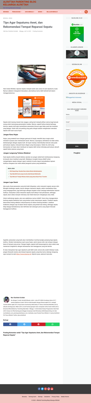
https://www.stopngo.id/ (24, 254)
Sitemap (40, 396)
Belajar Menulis (52, 11)
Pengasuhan (16, 11)
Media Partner (65, 396)
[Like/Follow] (39, 390)
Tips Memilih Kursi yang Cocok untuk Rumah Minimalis (25, 174)
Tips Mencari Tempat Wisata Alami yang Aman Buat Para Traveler (28, 176)
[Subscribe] (51, 390)
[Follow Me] (42, 390)
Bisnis (40, 11)
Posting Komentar (38, 31)
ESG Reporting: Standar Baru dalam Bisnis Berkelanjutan (26, 171)
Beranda (6, 11)
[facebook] (10, 324)
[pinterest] (38, 324)
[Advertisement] (31, 46)
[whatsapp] (53, 324)
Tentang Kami (32, 396)
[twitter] (24, 324)
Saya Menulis (29, 11)
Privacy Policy (55, 396)
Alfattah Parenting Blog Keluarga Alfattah (19, 3)
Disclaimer (47, 396)
